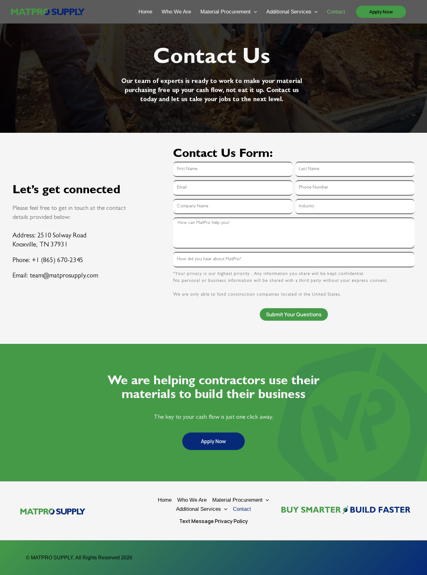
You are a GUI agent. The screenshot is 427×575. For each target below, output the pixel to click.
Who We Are (176, 12)
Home (145, 12)
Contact (336, 12)
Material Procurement (225, 12)
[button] (254, 11)
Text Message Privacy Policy (213, 521)
